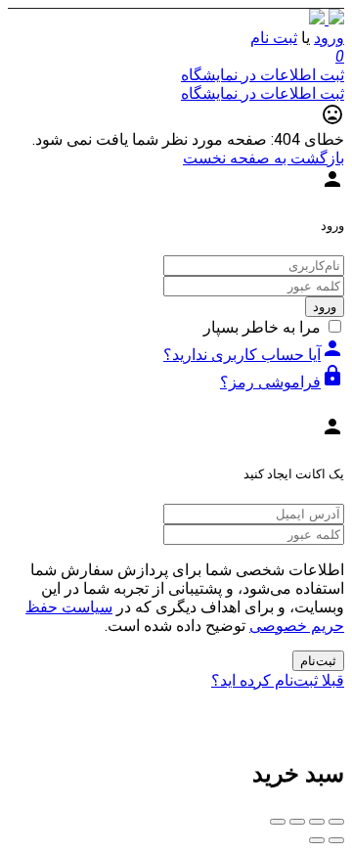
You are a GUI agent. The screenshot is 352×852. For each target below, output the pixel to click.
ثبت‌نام (318, 660)
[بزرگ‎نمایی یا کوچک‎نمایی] (278, 822)
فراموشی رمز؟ (282, 382)
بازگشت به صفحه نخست (263, 158)
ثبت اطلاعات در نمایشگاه (262, 75)
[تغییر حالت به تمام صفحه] (297, 822)
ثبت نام (273, 37)
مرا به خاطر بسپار (262, 327)
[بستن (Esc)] (336, 822)
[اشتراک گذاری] (317, 822)
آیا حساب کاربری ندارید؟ (253, 354)
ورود (329, 37)
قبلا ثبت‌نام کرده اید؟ (277, 680)
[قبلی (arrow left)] (336, 840)
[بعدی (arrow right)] (317, 840)
